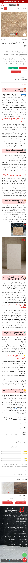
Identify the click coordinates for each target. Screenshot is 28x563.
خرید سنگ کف (12, 539)
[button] (20, 502)
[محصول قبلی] (4, 39)
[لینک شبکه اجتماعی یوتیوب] (23, 519)
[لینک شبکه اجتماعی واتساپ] (17, 79)
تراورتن (22, 39)
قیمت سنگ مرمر (23, 542)
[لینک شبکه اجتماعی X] (19, 79)
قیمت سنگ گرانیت (23, 544)
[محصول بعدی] (1, 39)
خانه (26, 39)
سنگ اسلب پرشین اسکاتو (9, 549)
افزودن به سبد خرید (16, 72)
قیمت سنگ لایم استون (22, 547)
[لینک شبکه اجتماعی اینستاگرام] (26, 519)
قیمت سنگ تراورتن (17, 409)
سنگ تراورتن (23, 94)
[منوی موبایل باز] (26, 4)
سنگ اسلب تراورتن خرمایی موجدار (21, 496)
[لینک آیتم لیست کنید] (14, 531)
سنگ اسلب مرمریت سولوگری (9, 547)
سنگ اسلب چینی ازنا (10, 544)
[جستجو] (5, 8)
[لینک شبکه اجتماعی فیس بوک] (20, 79)
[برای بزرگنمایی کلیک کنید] (24, 34)
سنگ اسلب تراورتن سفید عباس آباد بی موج (8, 496)
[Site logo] (14, 4)
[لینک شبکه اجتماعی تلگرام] (15, 79)
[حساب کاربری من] (2, 4)
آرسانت (8, 561)
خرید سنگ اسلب (11, 542)
